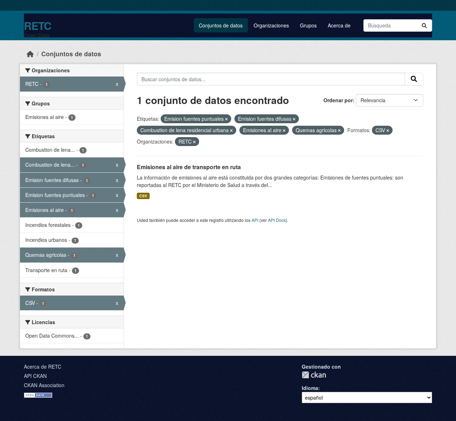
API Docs (277, 220)
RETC (37, 25)
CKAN (314, 375)
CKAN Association (44, 385)
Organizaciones (271, 25)
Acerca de (339, 25)
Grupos (308, 25)
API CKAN (35, 375)
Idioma (310, 387)
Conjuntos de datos (221, 25)
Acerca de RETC (42, 366)
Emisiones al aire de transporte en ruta (189, 167)
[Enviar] (424, 25)
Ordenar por (338, 100)
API (255, 220)
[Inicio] (30, 53)
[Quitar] (226, 119)
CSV (143, 195)
